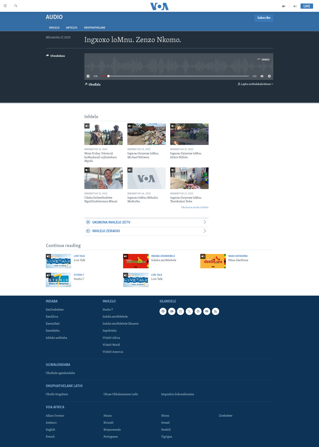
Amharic (51, 422)
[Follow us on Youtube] (171, 311)
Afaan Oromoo (55, 415)
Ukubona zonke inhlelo (195, 207)
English (50, 429)
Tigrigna (166, 436)
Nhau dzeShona (238, 256)
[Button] (55, 56)
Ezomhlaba (53, 330)
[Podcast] (198, 311)
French (50, 436)
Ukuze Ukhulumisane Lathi (121, 394)
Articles (71, 27)
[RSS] (215, 311)
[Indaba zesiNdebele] (136, 261)
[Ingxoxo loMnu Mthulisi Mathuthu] (146, 178)
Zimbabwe (225, 415)
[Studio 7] (58, 280)
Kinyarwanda (112, 429)
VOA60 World (111, 345)
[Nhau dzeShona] (213, 261)
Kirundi (109, 422)
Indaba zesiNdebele (163, 256)
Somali (165, 422)
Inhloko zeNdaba (56, 338)
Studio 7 (79, 275)
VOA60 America (113, 352)
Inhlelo (54, 27)
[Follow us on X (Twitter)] (189, 311)
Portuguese (111, 436)
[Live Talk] (58, 261)
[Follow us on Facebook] (163, 311)
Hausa (108, 415)
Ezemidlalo (53, 323)
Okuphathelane (94, 27)
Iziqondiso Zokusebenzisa (177, 394)
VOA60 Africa (111, 338)
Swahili (166, 429)
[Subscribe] (206, 311)
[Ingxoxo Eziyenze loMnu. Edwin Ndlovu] (189, 134)
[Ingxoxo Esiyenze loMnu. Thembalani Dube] (189, 178)
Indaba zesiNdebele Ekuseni (121, 323)
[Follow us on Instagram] (180, 311)
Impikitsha (109, 330)
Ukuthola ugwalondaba (60, 373)
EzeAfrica (52, 316)
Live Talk (79, 256)
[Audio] (295, 6)
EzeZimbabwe (55, 309)
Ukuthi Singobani (57, 394)
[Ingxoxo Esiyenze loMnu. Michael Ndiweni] (146, 134)
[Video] (283, 6)
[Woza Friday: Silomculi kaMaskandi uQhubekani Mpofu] (103, 134)
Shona (165, 415)
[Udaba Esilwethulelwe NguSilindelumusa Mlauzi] (103, 178)
